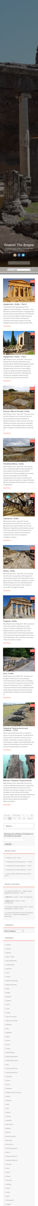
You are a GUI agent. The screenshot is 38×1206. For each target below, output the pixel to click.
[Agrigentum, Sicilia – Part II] (19, 290)
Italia (7, 1104)
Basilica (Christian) (12, 981)
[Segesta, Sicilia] (19, 607)
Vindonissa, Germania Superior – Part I (18, 870)
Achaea (8, 945)
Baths (7, 988)
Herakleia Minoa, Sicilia (13, 464)
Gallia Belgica (10, 1052)
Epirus (8, 1036)
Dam (7, 1028)
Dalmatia (8, 1024)
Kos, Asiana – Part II (17, 908)
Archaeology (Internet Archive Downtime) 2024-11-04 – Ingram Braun (19, 913)
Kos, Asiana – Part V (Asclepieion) (21, 897)
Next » (30, 818)
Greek (8, 1084)
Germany (9, 1076)
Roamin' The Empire (19, 245)
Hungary (8, 1100)
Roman (8, 1176)
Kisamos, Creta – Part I (13, 858)
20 (32, 815)
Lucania (8, 1116)
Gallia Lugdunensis (12, 1056)
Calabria (8, 1001)
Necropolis (9, 1144)
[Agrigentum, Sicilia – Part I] (19, 343)
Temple (8, 1204)
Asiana (8, 976)
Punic (7, 1168)
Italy (7, 1108)
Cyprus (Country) (11, 1016)
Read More (7, 326)
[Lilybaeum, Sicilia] (19, 504)
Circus (8, 1004)
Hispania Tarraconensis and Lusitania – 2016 (15, 729)
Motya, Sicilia (9, 571)
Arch (7, 973)
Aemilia (8, 949)
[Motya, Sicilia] (19, 557)
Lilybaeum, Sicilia (10, 518)
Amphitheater (10, 965)
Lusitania (9, 1120)
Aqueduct (9, 969)
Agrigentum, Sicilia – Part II (15, 304)
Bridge (8, 993)
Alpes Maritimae (11, 961)
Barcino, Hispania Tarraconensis (17, 780)
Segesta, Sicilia (10, 621)
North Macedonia (11, 1148)
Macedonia (9, 1124)
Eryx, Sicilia (8, 673)
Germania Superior (12, 1072)
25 (24, 818)
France (8, 1048)
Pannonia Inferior (11, 1156)
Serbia (8, 1188)
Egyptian (9, 1032)
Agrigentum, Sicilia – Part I (14, 357)
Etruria (8, 1040)
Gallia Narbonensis (12, 1060)
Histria (8, 1096)
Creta (7, 1008)
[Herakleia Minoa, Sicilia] (19, 450)
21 (5, 818)
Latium (8, 1112)
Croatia (8, 1013)
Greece (8, 1080)
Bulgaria (8, 996)
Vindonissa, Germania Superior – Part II (19, 866)
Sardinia (8, 1184)
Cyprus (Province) (11, 1020)
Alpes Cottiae (10, 957)
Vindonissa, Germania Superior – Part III (19, 862)
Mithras (8, 1128)
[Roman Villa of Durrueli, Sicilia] (19, 397)
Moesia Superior (11, 1136)
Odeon (8, 1152)
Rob (33, 284)
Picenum (9, 1164)
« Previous (16, 815)
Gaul (7, 1064)
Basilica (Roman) (11, 985)
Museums (9, 1140)
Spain (7, 1196)
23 (14, 818)
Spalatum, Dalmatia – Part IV (16, 893)
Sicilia (8, 1192)
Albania (8, 953)
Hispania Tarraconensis (13, 1092)
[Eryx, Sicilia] (19, 659)
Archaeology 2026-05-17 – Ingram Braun (19, 891)
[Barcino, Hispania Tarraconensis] (19, 766)
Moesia (8, 1132)
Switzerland (10, 1200)
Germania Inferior (12, 1068)
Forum (8, 1044)
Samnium (9, 1180)
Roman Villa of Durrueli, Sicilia (16, 411)
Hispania (9, 1088)
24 (19, 818)
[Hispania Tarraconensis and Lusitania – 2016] (19, 714)
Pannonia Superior (12, 1160)
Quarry (8, 1172)
